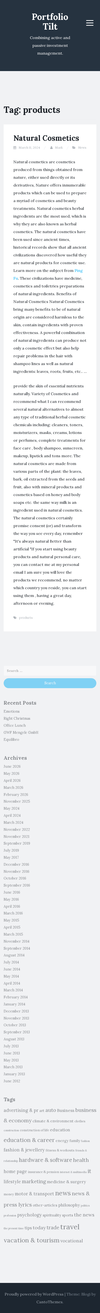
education (60, 1130)
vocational (71, 1241)
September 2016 (17, 885)
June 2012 (12, 1081)
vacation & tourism (31, 1240)
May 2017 (11, 857)
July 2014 (11, 962)
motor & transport (34, 1194)
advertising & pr (21, 1110)
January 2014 (14, 1004)
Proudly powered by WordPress (34, 1294)
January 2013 (14, 1074)
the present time (14, 1228)
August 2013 (14, 1039)
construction (11, 1130)
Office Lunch (15, 725)
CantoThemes (49, 1301)
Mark (59, 148)
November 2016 (16, 871)
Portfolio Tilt (50, 21)
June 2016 (12, 892)
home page (15, 1171)
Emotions (12, 711)
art (41, 1110)
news (63, 1193)
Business (65, 1110)
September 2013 (17, 1032)
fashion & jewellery (24, 1150)
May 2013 (11, 1060)
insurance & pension (43, 1172)
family (74, 1140)
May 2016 (11, 899)
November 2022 (17, 829)
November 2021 (16, 836)
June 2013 (12, 1053)
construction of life (34, 1130)
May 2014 (11, 976)
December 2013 (16, 1011)
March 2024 (13, 822)
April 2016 (12, 906)
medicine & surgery (66, 1181)
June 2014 (12, 969)
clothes (80, 1121)
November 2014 (16, 941)
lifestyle (12, 1181)
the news (84, 1215)
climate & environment (53, 1121)
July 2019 (11, 850)
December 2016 (16, 864)
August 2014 (14, 955)
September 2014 (17, 948)
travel (70, 1226)
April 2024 (12, 815)
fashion (85, 1141)
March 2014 (13, 990)
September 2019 (17, 843)
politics (85, 1205)
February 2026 (16, 794)
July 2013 (11, 1046)
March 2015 (13, 934)
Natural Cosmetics (46, 138)
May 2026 (11, 773)
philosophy (69, 1205)
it (89, 1170)
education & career (29, 1139)
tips (28, 1228)
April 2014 (12, 983)
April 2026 (12, 780)
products (26, 618)
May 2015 (11, 920)
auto (50, 1110)
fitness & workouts (60, 1150)
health (81, 1160)
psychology (29, 1215)
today (39, 1227)
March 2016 (13, 913)
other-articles (45, 1205)
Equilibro (11, 739)
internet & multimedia (73, 1172)
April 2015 (12, 927)
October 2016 (15, 878)
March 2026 (13, 787)
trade (53, 1227)
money (9, 1194)
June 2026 (12, 766)
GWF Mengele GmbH (21, 732)
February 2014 (16, 997)
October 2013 (15, 1025)
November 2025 (17, 801)
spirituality (52, 1215)
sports (67, 1215)
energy (62, 1140)
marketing (34, 1181)
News (82, 148)
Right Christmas (17, 718)
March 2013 (13, 1067)
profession (10, 1215)
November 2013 (16, 1018)
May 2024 (11, 808)
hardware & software (45, 1159)
